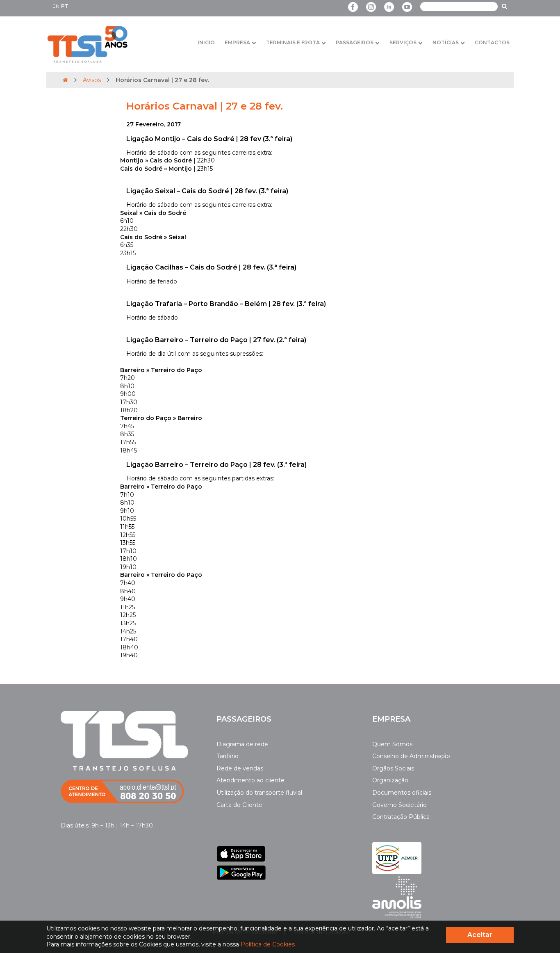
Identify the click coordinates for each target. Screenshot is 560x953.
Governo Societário (399, 805)
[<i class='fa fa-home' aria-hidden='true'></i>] (65, 80)
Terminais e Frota (293, 42)
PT (64, 6)
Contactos (492, 42)
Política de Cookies (268, 944)
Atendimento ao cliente (250, 780)
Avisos (92, 80)
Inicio (206, 42)
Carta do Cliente (239, 805)
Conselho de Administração (411, 756)
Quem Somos (392, 744)
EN (55, 6)
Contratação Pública (401, 816)
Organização (390, 780)
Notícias (446, 42)
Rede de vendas (239, 768)
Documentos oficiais (401, 792)
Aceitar (479, 935)
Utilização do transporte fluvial (259, 792)
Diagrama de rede (242, 744)
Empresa (237, 42)
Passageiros (354, 42)
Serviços (403, 42)
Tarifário (227, 756)
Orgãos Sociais (393, 768)
